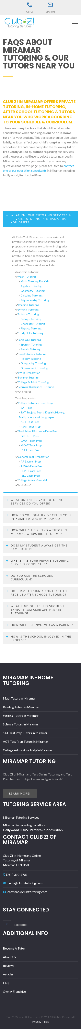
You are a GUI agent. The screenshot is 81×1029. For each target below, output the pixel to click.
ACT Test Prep (30, 421)
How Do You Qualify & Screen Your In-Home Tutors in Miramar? (41, 516)
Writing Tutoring (28, 309)
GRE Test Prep (30, 436)
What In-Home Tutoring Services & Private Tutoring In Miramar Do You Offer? (41, 218)
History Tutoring (31, 358)
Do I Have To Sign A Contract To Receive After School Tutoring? (39, 592)
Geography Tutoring (33, 363)
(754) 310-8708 (17, 874)
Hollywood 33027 (16, 830)
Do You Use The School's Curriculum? (32, 577)
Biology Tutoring (31, 319)
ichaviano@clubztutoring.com (27, 892)
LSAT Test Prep (30, 450)
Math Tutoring (27, 276)
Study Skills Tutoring (30, 333)
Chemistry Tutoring (33, 323)
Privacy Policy (40, 1021)
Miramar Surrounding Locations (24, 825)
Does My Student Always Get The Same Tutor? (39, 547)
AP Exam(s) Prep (31, 461)
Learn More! (19, 793)
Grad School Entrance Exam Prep (38, 431)
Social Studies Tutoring (32, 354)
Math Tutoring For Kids (35, 281)
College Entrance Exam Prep (35, 403)
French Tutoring (30, 349)
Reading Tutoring (28, 305)
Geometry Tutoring (33, 290)
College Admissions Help (33, 480)
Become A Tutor (14, 948)
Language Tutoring (29, 339)
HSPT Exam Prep (31, 471)
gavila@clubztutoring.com (24, 883)
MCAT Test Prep (31, 445)
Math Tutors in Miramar (19, 698)
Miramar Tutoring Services (21, 817)
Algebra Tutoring (31, 286)
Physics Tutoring (31, 328)
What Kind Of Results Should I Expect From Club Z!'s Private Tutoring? (37, 609)
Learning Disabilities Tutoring (36, 387)
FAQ (6, 983)
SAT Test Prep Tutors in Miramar (25, 733)
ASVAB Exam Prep (32, 466)
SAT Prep (26, 407)
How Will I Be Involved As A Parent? (42, 625)
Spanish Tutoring (31, 344)
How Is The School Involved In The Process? (41, 638)
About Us (9, 957)
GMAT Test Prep (31, 440)
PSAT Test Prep (31, 426)
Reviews (8, 965)
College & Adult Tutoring (33, 382)
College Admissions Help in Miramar (27, 750)
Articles (8, 974)
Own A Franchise (14, 991)
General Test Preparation (33, 456)
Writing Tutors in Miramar (21, 715)
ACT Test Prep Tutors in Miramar (25, 741)
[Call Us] (29, 5)
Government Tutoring (34, 368)
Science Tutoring (28, 314)
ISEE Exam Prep (30, 475)
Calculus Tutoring (31, 295)
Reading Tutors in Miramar (21, 707)
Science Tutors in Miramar (20, 724)
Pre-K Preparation (29, 372)
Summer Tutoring (28, 377)
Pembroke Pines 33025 (46, 830)
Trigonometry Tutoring (35, 300)
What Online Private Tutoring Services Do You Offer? (37, 501)
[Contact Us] (50, 5)
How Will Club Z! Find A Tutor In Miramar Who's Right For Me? (39, 531)
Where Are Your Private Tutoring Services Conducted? (40, 562)
